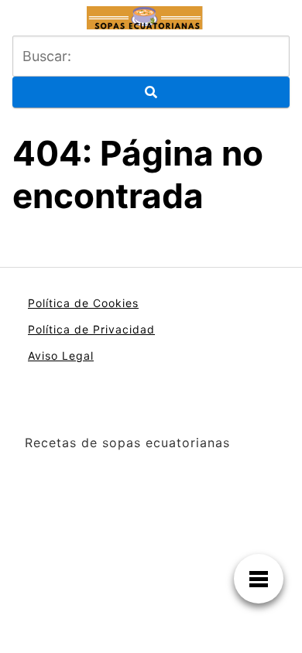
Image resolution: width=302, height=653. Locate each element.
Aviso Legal (61, 355)
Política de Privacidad (91, 329)
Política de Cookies (83, 302)
